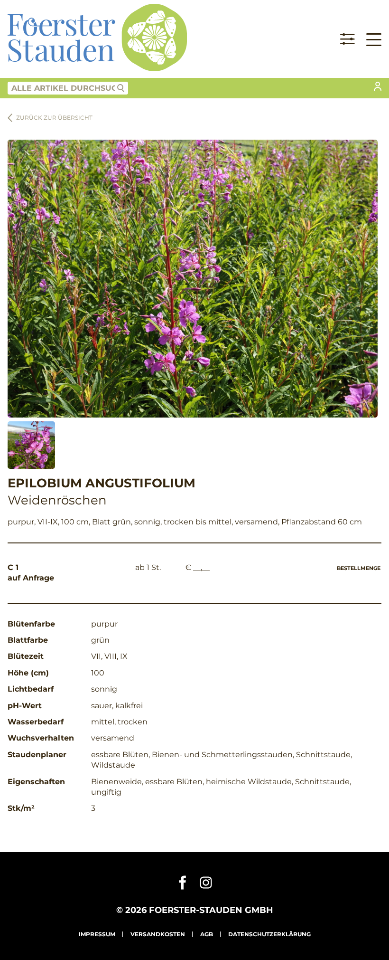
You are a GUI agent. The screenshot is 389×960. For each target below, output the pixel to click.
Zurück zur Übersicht (54, 117)
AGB (206, 934)
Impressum (97, 934)
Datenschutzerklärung (269, 934)
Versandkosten (157, 934)
